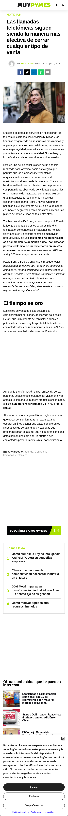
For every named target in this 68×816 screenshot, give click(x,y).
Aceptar (34, 787)
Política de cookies (20, 812)
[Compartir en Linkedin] (34, 72)
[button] (63, 738)
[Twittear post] (27, 72)
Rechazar (34, 796)
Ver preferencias (34, 805)
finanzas (8, 141)
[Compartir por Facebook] (20, 72)
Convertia (25, 169)
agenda (28, 451)
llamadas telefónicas (15, 455)
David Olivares (27, 64)
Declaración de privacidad (42, 812)
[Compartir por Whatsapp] (41, 72)
